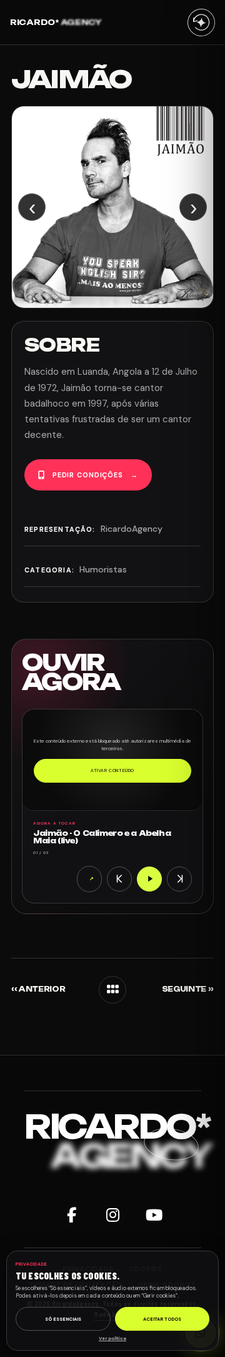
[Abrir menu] (201, 22)
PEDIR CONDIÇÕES (95, 474)
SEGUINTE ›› (188, 989)
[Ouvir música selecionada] (149, 879)
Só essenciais (63, 1319)
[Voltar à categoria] (112, 990)
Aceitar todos (162, 1319)
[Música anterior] (119, 879)
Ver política (112, 1338)
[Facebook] (71, 1215)
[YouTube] (154, 1215)
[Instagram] (113, 1215)
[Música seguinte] (179, 879)
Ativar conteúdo (112, 770)
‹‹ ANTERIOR (38, 989)
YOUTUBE (91, 878)
